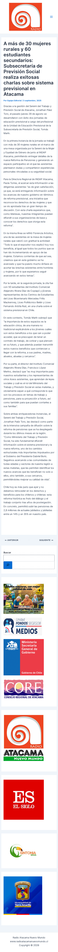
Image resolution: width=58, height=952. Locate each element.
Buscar (7, 552)
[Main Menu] (51, 16)
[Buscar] (8, 565)
